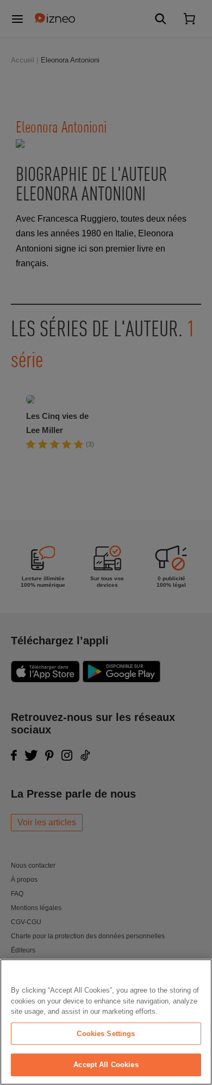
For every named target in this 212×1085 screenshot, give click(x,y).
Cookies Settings (106, 1034)
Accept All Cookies (105, 1065)
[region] (106, 1022)
